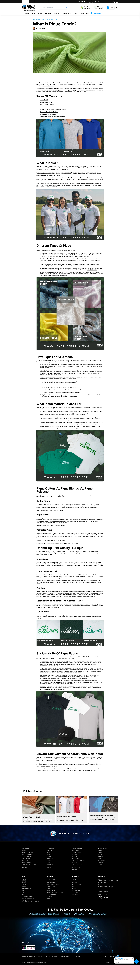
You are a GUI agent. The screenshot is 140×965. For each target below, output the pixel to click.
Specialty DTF (57, 13)
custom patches (95, 591)
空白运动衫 (50, 858)
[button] (117, 8)
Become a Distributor (77, 884)
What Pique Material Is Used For (48, 107)
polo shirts (57, 175)
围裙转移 (74, 856)
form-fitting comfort (92, 269)
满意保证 (74, 888)
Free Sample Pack (98, 13)
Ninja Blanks (44, 763)
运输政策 (24, 892)
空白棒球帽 (50, 864)
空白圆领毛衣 (50, 860)
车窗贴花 (100, 852)
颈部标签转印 (75, 858)
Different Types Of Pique (46, 102)
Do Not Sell (54, 956)
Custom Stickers (26, 860)
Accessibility (77, 956)
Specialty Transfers (27, 856)
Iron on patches (63, 594)
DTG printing (39, 607)
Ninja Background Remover (29, 898)
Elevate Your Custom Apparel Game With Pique (52, 116)
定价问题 (24, 884)
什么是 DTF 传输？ (51, 886)
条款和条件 (75, 894)
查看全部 (49, 868)
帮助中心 (24, 879)
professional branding (91, 565)
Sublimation (91, 615)
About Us (49, 896)
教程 (23, 890)
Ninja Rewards (75, 881)
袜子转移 (74, 862)
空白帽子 (49, 862)
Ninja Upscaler (25, 900)
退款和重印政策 (76, 890)
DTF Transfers (26, 13)
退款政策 (24, 894)
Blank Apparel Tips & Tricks (49, 19)
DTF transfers (81, 575)
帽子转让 (74, 854)
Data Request (61, 956)
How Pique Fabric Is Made (47, 104)
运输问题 (24, 886)
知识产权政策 (30, 956)
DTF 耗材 (24, 866)
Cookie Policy (47, 956)
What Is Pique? (44, 99)
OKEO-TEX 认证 (69, 956)
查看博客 (49, 898)
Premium (51, 510)
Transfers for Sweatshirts (78, 860)
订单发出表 (75, 892)
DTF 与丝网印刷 (51, 883)
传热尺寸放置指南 (51, 879)
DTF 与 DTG (50, 881)
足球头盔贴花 (101, 854)
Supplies (76, 13)
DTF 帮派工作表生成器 (27, 852)
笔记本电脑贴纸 (101, 860)
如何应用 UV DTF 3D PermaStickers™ (56, 892)
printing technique (50, 551)
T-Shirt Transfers (76, 852)
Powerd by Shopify (41, 962)
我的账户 (74, 879)
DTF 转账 (24, 851)
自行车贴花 (100, 856)
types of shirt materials (48, 86)
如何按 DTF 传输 (51, 890)
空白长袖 (49, 854)
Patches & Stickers (67, 13)
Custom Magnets (26, 862)
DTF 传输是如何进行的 (52, 894)
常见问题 (24, 881)
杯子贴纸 (100, 864)
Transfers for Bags (77, 868)
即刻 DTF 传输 (75, 851)
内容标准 (74, 886)
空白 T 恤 (49, 851)
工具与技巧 (50, 888)
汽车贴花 (100, 851)
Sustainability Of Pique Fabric (48, 114)
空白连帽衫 (50, 856)
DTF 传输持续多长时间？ (53, 884)
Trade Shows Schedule (27, 896)
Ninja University (37, 19)
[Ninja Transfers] (28, 8)
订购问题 (24, 883)
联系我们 (74, 883)
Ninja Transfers (32, 962)
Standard (56, 510)
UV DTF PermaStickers (37, 13)
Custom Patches (26, 858)
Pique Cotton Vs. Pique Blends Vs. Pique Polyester (53, 109)
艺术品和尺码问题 (26, 888)
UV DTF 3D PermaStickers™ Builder (31, 902)
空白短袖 (49, 852)
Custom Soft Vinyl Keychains (29, 864)
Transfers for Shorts (77, 866)
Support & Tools (85, 13)
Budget (62, 510)
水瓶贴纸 (100, 858)
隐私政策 (24, 956)
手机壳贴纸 (100, 862)
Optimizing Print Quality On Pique (49, 111)
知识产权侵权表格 (38, 956)
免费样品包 (24, 868)
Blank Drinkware (51, 866)
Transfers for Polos (77, 864)
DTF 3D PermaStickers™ (28, 854)
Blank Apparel (48, 13)
